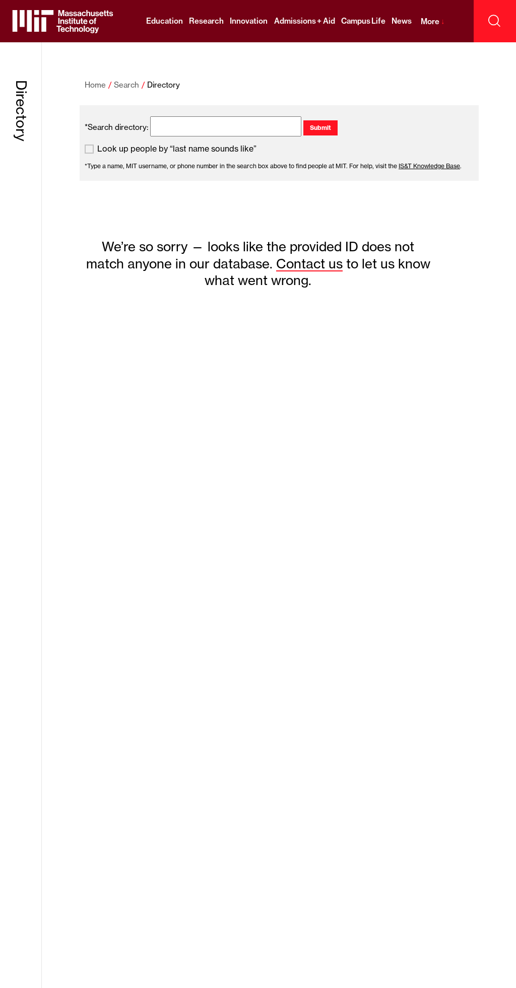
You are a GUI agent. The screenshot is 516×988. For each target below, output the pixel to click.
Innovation (249, 21)
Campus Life (363, 21)
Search (126, 85)
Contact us (309, 263)
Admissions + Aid (304, 21)
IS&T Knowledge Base (429, 166)
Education (164, 21)
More (433, 21)
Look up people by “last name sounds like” (176, 149)
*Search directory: (116, 127)
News (402, 21)
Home (95, 85)
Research (206, 21)
